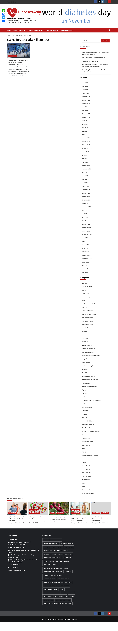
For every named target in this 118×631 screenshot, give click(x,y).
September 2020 (86, 234)
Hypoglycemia (86, 390)
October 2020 (86, 231)
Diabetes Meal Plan (87, 324)
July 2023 (85, 155)
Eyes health (85, 338)
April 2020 (85, 241)
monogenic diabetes (88, 421)
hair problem (85, 359)
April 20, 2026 (82, 523)
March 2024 (85, 134)
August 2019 (85, 262)
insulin (84, 397)
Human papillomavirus (88, 376)
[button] (110, 30)
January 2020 (86, 251)
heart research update (88, 366)
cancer (84, 300)
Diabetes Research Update (35, 30)
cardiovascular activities (89, 304)
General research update (89, 348)
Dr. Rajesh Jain (13, 67)
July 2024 (85, 120)
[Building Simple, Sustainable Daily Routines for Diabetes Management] (17, 508)
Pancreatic (85, 435)
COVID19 (85, 307)
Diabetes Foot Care (87, 317)
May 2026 (85, 86)
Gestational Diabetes (88, 352)
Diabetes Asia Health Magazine (18, 18)
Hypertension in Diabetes (89, 386)
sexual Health (86, 445)
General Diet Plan (87, 345)
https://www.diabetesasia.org (16, 570)
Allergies (84, 283)
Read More (10, 77)
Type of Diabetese (18, 30)
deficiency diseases (87, 310)
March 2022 (85, 186)
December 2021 (86, 196)
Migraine (84, 417)
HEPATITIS (85, 369)
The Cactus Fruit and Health (90, 61)
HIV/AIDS (84, 372)
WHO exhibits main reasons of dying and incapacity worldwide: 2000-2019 (18, 62)
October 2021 (86, 203)
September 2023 (86, 148)
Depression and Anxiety (89, 314)
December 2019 (86, 255)
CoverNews (64, 619)
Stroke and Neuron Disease (90, 455)
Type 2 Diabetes (86, 472)
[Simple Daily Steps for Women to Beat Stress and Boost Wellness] (101, 508)
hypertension (86, 383)
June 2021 (85, 217)
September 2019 (86, 258)
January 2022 (86, 193)
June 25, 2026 (19, 523)
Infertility (84, 393)
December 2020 (86, 227)
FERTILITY (85, 341)
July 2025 (85, 107)
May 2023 (85, 162)
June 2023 (85, 158)
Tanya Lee (12, 523)
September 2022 (86, 169)
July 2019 (85, 265)
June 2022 (85, 176)
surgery (84, 459)
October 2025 (86, 103)
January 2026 (86, 100)
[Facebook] (3, 14)
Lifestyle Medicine (52, 30)
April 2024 (85, 131)
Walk (83, 486)
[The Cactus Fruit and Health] (59, 508)
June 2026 (85, 83)
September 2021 (86, 207)
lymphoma (85, 410)
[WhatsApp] (3, 10)
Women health (86, 490)
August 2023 (85, 151)
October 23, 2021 (21, 67)
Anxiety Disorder (87, 286)
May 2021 (85, 220)
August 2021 (85, 210)
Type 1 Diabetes (86, 466)
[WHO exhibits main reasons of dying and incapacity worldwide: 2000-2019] (18, 50)
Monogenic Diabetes (88, 424)
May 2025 (85, 110)
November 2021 (86, 200)
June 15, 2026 (34, 523)
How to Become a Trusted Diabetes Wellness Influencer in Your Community (95, 65)
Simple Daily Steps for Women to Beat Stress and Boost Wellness (95, 71)
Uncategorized (12, 56)
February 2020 (86, 248)
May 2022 (85, 179)
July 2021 (85, 214)
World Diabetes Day (88, 493)
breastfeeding (86, 297)
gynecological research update (91, 355)
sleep (83, 448)
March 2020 (85, 245)
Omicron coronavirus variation (91, 431)
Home (9, 30)
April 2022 (85, 183)
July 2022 (85, 172)
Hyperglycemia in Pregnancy (90, 379)
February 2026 (86, 96)
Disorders (85, 331)
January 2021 (86, 224)
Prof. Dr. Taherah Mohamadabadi (38, 521)
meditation (85, 414)
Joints (83, 403)
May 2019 (85, 272)
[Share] (3, 21)
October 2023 (86, 145)
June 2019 (85, 269)
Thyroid (84, 462)
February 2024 (86, 138)
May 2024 (85, 127)
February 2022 (86, 189)
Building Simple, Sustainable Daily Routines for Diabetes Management (95, 53)
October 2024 (86, 117)
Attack (84, 290)
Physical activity (86, 438)
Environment (85, 335)
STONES (84, 452)
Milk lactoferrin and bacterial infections (93, 57)
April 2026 (85, 89)
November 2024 (86, 114)
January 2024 (86, 141)
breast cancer (86, 293)
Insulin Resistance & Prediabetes (91, 400)
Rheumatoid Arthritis (88, 441)
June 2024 (85, 124)
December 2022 (86, 165)
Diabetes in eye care (87, 321)
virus (83, 483)
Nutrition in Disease (66, 30)
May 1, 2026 (54, 521)
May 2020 (85, 238)
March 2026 (85, 93)
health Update (86, 362)
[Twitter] (3, 17)
